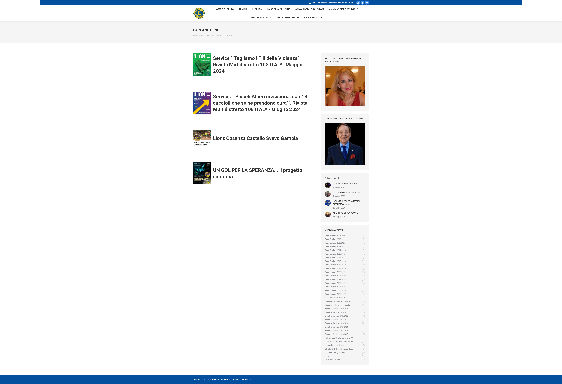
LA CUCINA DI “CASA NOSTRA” (347, 192)
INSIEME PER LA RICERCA (345, 184)
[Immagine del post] (328, 185)
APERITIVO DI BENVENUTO (345, 213)
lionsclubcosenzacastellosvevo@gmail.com (332, 3)
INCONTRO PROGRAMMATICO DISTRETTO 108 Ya (347, 202)
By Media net (247, 379)
